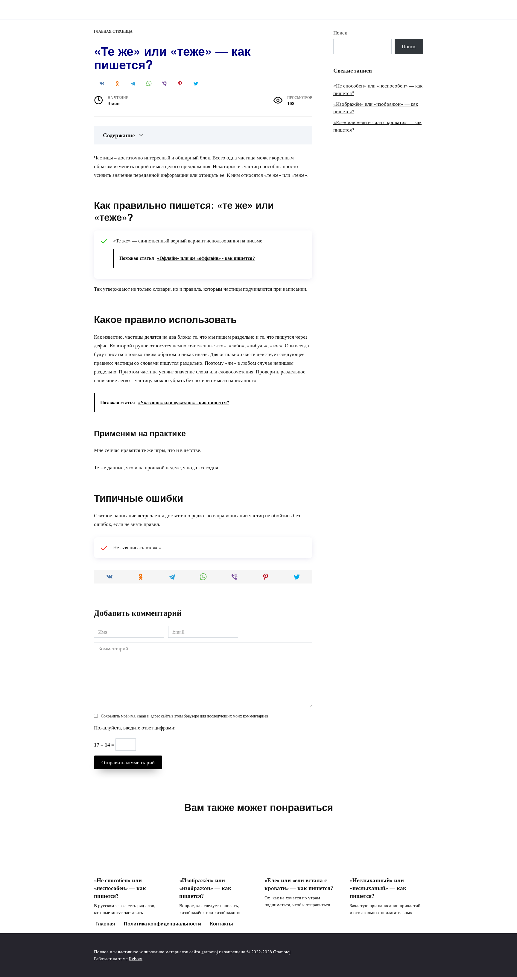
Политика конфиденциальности (162, 923)
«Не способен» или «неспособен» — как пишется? (120, 888)
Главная (105, 923)
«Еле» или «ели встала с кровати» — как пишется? (298, 884)
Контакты (221, 923)
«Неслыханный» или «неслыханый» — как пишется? (378, 888)
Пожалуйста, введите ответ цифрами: (135, 727)
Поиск (340, 32)
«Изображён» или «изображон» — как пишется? (205, 888)
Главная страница (113, 31)
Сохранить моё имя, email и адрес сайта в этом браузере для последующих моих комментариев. (185, 716)
